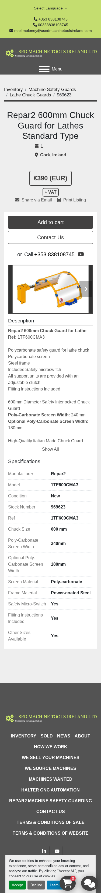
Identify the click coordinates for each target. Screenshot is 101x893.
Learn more (58, 885)
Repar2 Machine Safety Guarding (50, 800)
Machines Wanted (50, 779)
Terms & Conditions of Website (51, 833)
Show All (50, 449)
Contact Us (50, 237)
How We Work (50, 746)
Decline (36, 885)
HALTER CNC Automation (50, 790)
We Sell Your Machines (50, 757)
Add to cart (50, 222)
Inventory (23, 736)
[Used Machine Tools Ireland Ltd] (50, 717)
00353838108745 (53, 25)
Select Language (48, 8)
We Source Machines (50, 768)
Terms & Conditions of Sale (51, 822)
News (63, 736)
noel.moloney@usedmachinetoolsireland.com (53, 30)
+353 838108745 (53, 19)
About (82, 736)
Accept (17, 885)
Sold (47, 736)
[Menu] (44, 69)
